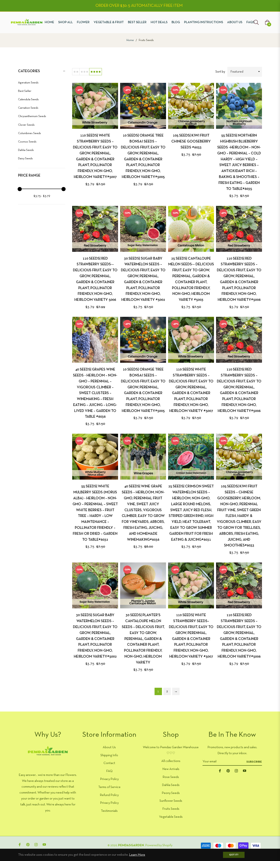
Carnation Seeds (28, 108)
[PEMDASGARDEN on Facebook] (220, 771)
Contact (109, 763)
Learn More (137, 854)
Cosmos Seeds (27, 141)
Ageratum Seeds (28, 82)
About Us (109, 747)
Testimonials (109, 811)
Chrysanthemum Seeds (32, 116)
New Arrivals (170, 769)
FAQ (109, 771)
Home (130, 40)
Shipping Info (109, 755)
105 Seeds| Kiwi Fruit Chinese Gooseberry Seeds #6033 (191, 141)
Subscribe (254, 762)
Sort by (220, 71)
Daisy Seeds (25, 158)
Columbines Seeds (29, 133)
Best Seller (24, 91)
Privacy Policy (109, 779)
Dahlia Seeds (26, 150)
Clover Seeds (26, 125)
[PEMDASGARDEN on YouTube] (244, 771)
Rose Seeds (171, 777)
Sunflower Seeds (170, 800)
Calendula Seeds (28, 99)
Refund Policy (109, 795)
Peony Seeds (171, 793)
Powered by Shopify (158, 845)
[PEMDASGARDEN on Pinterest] (228, 771)
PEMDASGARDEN (131, 845)
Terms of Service (109, 787)
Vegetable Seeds (171, 816)
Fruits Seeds (170, 808)
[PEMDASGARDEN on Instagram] (236, 771)
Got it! (233, 855)
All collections (170, 761)
